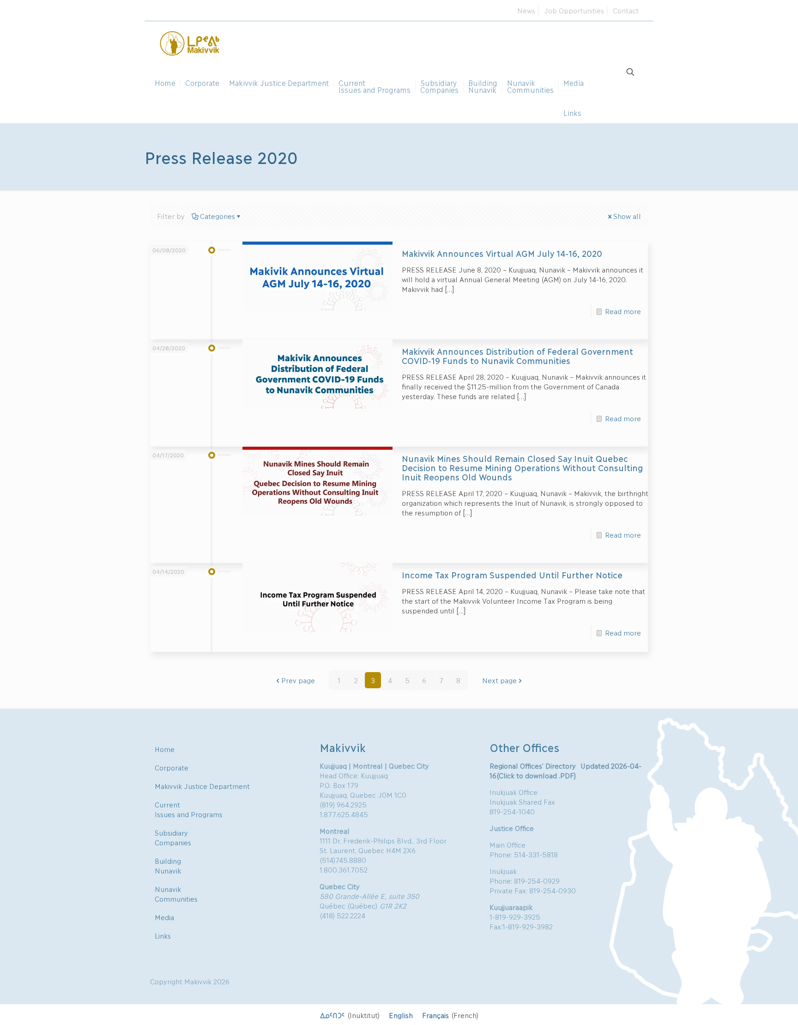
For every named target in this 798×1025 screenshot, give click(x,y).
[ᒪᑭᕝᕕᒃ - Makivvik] (190, 42)
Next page (499, 680)
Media (164, 917)
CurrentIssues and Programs (189, 809)
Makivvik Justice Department (202, 786)
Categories (217, 216)
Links (163, 935)
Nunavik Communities (176, 894)
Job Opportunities (574, 10)
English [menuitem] (401, 1015)
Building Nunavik (168, 865)
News (526, 10)
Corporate (171, 767)
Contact (626, 10)
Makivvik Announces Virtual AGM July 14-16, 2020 (502, 253)
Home (165, 749)
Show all (627, 216)
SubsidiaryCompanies (173, 837)
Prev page (298, 680)
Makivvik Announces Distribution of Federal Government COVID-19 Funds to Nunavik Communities (517, 355)
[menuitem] (349, 1014)
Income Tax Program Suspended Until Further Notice (512, 575)
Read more (623, 311)
